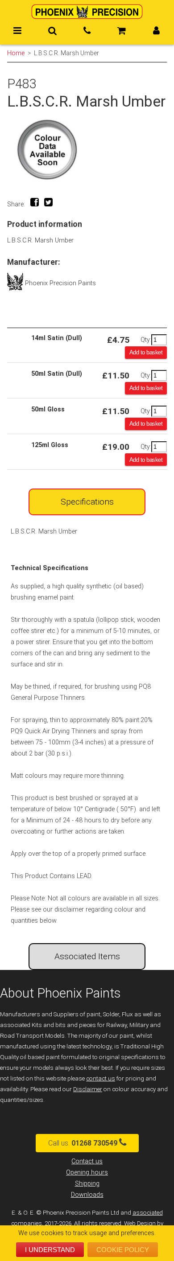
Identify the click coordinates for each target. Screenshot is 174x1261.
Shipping (87, 1183)
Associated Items (87, 956)
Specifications (87, 502)
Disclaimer (87, 1089)
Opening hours (87, 1172)
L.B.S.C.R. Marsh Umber (66, 53)
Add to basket (146, 352)
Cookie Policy (122, 1249)
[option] (87, 149)
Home (16, 53)
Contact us (87, 1161)
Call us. (82, 1143)
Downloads (87, 1195)
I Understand (50, 1249)
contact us (100, 1078)
